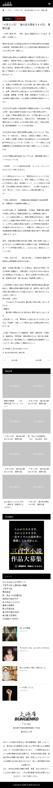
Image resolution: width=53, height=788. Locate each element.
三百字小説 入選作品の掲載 (14, 585)
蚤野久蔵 (22, 353)
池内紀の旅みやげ (10, 598)
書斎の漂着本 (8, 605)
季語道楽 (6, 592)
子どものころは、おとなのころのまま (34, 648)
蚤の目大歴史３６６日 (20, 349)
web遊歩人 (8, 19)
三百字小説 (7, 589)
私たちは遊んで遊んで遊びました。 (33, 667)
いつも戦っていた (27, 687)
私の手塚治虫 (8, 609)
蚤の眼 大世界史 (9, 615)
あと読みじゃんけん (11, 602)
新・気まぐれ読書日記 (12, 595)
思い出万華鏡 (25, 628)
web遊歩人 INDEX (10, 619)
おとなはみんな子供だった (14, 582)
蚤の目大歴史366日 (11, 353)
